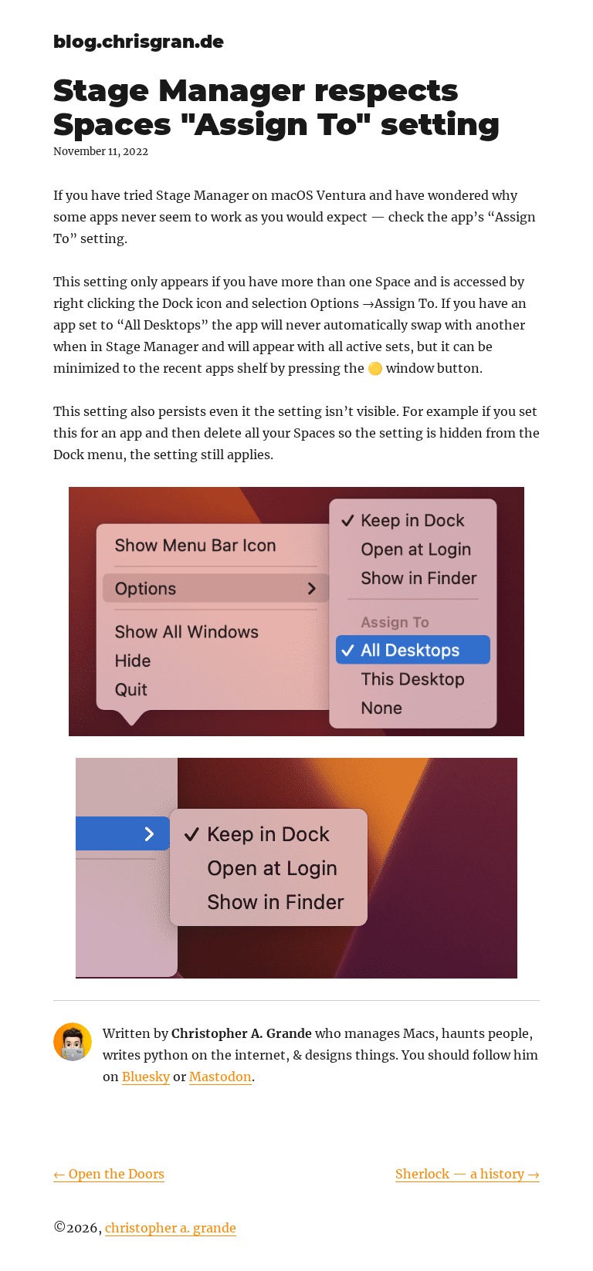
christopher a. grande (170, 1228)
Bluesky (146, 1076)
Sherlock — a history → (467, 1173)
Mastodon (220, 1076)
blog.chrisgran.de (138, 41)
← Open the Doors (108, 1173)
